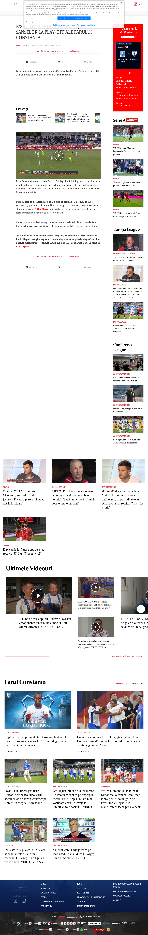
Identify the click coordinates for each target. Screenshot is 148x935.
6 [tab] (132, 73)
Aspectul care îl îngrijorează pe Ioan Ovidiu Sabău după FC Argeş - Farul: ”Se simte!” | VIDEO (73, 854)
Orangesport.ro (109, 487)
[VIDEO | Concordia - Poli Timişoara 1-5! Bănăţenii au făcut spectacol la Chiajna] (21, 118)
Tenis (79, 884)
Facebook (15, 901)
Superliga (105, 786)
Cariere (117, 900)
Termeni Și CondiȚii (86, 906)
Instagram (24, 901)
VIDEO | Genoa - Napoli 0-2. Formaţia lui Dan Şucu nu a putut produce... (126, 151)
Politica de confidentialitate (86, 25)
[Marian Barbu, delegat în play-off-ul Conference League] (128, 393)
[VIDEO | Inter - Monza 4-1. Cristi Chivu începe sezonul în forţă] (128, 198)
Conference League (121, 374)
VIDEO (43, 884)
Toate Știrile (83, 892)
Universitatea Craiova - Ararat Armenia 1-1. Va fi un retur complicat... (125, 328)
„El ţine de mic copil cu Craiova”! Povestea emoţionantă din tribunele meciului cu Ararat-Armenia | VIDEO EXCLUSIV (45, 623)
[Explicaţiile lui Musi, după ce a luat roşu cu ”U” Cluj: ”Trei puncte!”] (24, 529)
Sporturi (81, 888)
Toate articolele (137, 683)
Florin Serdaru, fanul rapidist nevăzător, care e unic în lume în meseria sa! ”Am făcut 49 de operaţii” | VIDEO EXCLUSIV (96, 644)
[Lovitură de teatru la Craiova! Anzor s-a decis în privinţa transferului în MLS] (99, 118)
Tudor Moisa (46, 45)
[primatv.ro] (14, 923)
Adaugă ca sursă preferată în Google (59, 51)
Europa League (119, 285)
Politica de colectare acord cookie (64, 25)
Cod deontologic (121, 895)
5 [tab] (129, 73)
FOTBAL (44, 897)
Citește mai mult (11, 751)
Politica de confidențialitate (127, 891)
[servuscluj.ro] (98, 929)
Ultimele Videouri (29, 568)
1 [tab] (120, 73)
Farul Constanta (22, 45)
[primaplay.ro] (47, 923)
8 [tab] (136, 73)
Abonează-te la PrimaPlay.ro (91, 897)
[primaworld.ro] (75, 929)
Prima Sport (57, 917)
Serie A (116, 144)
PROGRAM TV (46, 906)
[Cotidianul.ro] (94, 923)
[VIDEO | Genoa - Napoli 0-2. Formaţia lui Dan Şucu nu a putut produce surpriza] (128, 133)
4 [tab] (127, 73)
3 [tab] (125, 73)
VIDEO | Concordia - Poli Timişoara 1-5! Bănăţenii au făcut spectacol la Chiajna (40, 117)
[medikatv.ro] (116, 923)
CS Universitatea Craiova (124, 254)
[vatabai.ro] (108, 929)
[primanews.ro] (38, 923)
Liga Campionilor (49, 892)
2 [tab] (123, 73)
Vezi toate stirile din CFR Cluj (123, 656)
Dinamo (6, 487)
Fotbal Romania (59, 487)
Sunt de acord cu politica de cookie (74, 18)
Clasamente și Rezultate (52, 901)
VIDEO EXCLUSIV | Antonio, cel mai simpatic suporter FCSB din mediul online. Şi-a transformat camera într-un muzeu (95, 604)
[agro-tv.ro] (85, 929)
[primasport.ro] (63, 923)
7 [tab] (134, 73)
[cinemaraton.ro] (124, 923)
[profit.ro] (81, 923)
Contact (81, 901)
